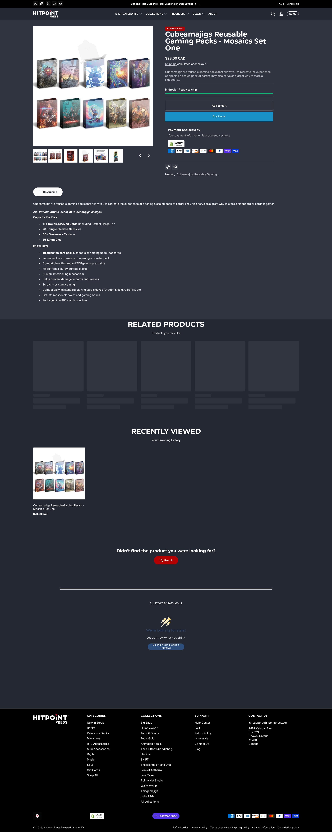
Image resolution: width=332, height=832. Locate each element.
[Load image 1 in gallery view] (40, 156)
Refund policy (180, 827)
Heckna (146, 754)
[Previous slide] (140, 155)
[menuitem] (112, 722)
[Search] (273, 14)
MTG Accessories (98, 749)
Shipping (171, 64)
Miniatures (93, 738)
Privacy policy (199, 827)
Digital (91, 754)
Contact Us (202, 743)
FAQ (197, 728)
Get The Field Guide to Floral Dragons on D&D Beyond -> (163, 3)
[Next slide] (148, 155)
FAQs (281, 3)
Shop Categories (126, 13)
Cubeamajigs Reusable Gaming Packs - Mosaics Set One (58, 507)
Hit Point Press (52, 827)
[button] (273, 13)
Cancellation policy (288, 827)
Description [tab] (50, 191)
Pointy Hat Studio (152, 780)
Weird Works (149, 786)
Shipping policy (240, 827)
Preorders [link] (178, 13)
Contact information (263, 827)
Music (91, 759)
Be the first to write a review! (166, 647)
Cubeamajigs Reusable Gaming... (198, 174)
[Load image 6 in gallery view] (116, 156)
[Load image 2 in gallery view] (55, 156)
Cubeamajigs (175, 29)
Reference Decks (98, 733)
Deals (197, 13)
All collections (150, 801)
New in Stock (95, 722)
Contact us (293, 3)
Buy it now (219, 116)
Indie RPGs (148, 796)
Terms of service (219, 827)
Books (91, 728)
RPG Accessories (98, 743)
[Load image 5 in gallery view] (101, 156)
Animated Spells (151, 743)
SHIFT (145, 759)
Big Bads (146, 722)
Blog (198, 749)
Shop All (92, 775)
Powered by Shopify (72, 827)
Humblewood (149, 728)
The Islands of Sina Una (156, 764)
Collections (154, 13)
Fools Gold (148, 738)
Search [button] (168, 560)
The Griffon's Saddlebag (156, 749)
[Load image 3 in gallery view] (70, 156)
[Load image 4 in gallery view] (86, 156)
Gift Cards (93, 770)
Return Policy (203, 733)
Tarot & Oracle (150, 733)
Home (169, 174)
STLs (90, 764)
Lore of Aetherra (151, 770)
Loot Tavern (148, 775)
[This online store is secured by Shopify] (219, 143)
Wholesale (201, 738)
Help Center (202, 722)
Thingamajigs (149, 791)
